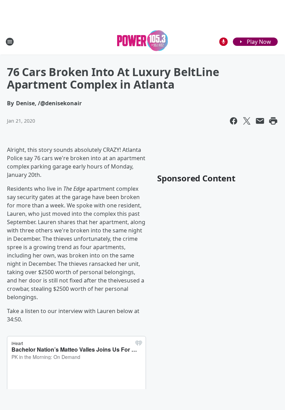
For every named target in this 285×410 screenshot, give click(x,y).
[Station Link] (142, 41)
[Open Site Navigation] (10, 42)
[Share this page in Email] (260, 121)
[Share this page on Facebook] (233, 121)
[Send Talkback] (223, 42)
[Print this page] (273, 121)
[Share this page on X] (247, 121)
